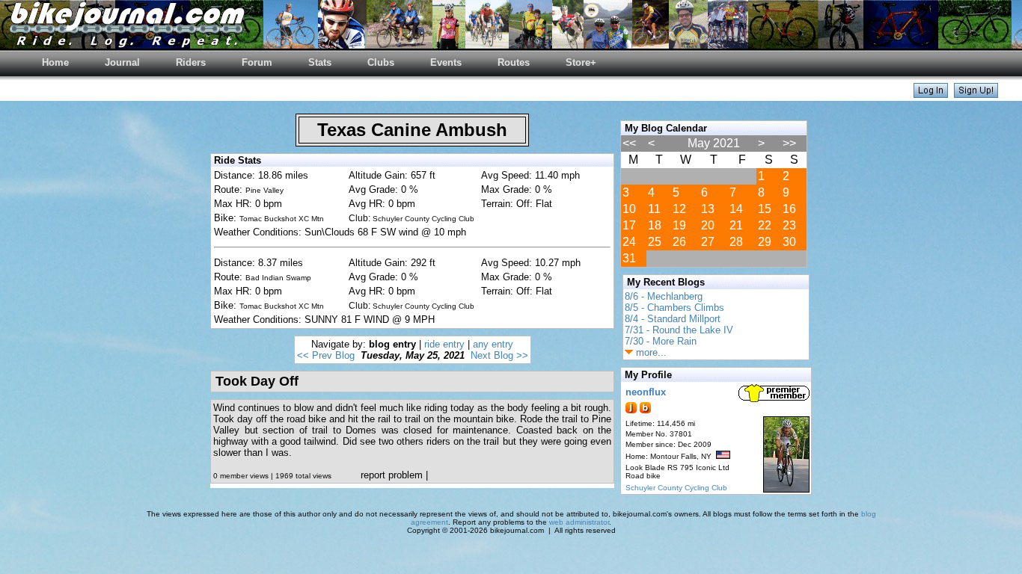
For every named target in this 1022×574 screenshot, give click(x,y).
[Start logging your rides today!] (976, 93)
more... (650, 352)
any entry (493, 344)
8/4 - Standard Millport (672, 318)
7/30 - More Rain (661, 341)
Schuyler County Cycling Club (676, 488)
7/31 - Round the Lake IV (679, 330)
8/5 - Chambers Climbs (674, 307)
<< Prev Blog (326, 355)
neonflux (645, 392)
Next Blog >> (499, 355)
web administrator (579, 522)
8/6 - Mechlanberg (664, 296)
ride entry (444, 344)
